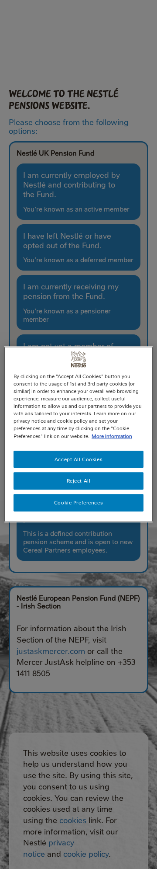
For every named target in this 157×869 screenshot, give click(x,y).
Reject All (79, 481)
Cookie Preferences (78, 503)
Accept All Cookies (78, 459)
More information (112, 436)
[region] (78, 434)
